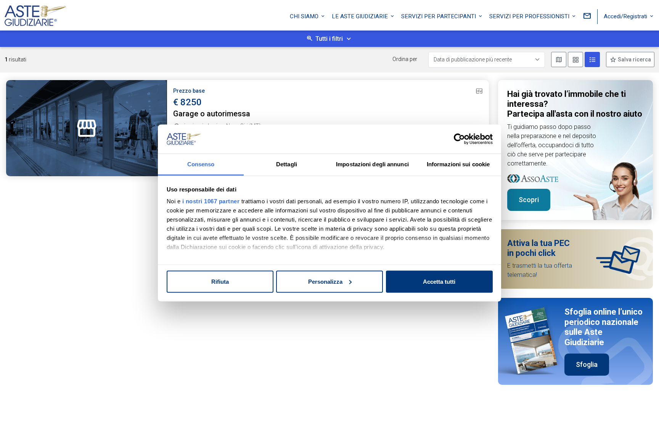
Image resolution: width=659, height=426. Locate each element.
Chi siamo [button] (305, 16)
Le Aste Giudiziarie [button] (360, 16)
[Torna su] (641, 408)
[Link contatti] (587, 16)
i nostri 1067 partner (211, 201)
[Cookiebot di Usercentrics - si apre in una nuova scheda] (459, 139)
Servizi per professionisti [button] (530, 16)
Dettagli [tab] (286, 164)
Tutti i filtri (329, 38)
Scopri (529, 200)
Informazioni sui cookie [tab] (458, 164)
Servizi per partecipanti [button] (439, 16)
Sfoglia (587, 364)
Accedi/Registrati (626, 16)
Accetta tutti (439, 281)
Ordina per (404, 59)
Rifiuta (220, 281)
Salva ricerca (634, 59)
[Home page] (35, 13)
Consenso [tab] (201, 164)
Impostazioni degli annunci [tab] (372, 164)
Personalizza (325, 281)
